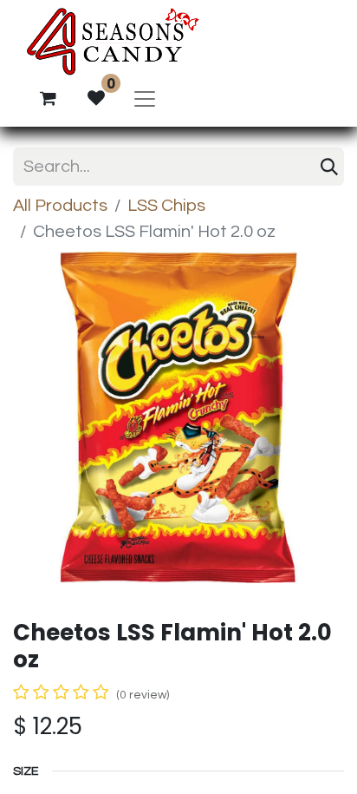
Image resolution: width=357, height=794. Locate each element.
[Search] (329, 167)
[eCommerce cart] (47, 98)
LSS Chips (166, 205)
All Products (60, 205)
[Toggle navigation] (145, 98)
